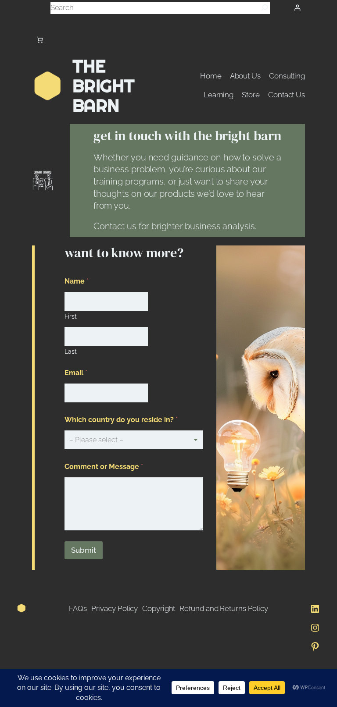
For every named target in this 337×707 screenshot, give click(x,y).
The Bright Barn (103, 86)
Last (71, 351)
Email (76, 373)
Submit (83, 550)
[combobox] (134, 439)
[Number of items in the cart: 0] (39, 39)
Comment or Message (104, 466)
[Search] (264, 8)
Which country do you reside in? (121, 420)
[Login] (297, 7)
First (71, 316)
